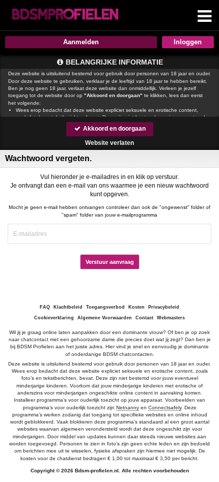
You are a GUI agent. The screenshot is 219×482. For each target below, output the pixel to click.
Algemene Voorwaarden (104, 317)
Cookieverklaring (54, 317)
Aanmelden (81, 42)
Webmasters (171, 317)
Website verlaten (109, 142)
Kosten (136, 307)
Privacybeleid (163, 307)
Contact (144, 317)
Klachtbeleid (68, 307)
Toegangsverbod (105, 307)
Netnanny (127, 407)
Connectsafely (164, 407)
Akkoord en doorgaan (113, 128)
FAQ (45, 307)
